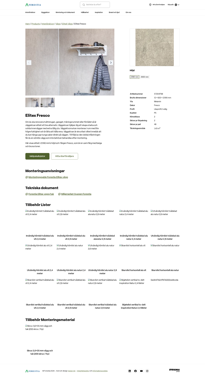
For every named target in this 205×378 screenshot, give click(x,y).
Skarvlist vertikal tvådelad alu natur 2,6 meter (102, 306)
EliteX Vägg (67, 24)
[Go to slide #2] (48, 102)
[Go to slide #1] (32, 102)
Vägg (58, 24)
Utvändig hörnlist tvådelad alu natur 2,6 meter (165, 237)
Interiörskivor (48, 24)
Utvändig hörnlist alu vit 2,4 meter (40, 272)
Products (35, 24)
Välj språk (171, 4)
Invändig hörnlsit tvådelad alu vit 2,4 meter (40, 237)
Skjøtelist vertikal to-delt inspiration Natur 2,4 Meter (134, 306)
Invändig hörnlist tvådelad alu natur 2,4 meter (134, 237)
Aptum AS (71, 371)
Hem (27, 24)
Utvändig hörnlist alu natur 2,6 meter (102, 272)
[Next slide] (110, 62)
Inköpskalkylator (37, 156)
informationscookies (100, 371)
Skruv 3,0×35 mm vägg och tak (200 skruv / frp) (40, 352)
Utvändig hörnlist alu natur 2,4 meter (71, 272)
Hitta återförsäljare (159, 4)
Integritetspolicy (83, 371)
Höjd (132, 71)
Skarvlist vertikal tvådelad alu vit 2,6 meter (71, 306)
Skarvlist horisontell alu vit (133, 270)
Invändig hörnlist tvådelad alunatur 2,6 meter (102, 237)
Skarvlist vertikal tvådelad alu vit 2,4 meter (40, 306)
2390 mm (134, 77)
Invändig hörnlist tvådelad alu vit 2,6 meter (71, 237)
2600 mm (145, 77)
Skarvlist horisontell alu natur (165, 270)
